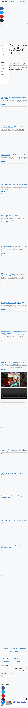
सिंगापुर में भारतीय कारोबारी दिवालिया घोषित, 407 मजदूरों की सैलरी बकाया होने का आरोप (14, 247)
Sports (2, 65)
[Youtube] (2, 16)
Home (2, 45)
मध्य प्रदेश (3, 54)
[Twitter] (2, 12)
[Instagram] (2, 20)
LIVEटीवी (3, 74)
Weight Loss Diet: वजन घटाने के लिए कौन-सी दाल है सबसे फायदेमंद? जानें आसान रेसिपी (13, 363)
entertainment (4, 57)
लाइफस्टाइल (3, 59)
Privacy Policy (5, 5)
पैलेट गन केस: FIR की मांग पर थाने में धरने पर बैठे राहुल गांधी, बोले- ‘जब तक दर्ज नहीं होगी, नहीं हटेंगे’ (13, 303)
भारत (2, 48)
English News (4, 77)
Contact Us (13, 1)
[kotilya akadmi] (13, 550)
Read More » (3, 104)
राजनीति (2, 51)
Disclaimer (22, 1)
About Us (4, 1)
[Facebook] (2, 8)
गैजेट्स (2, 62)
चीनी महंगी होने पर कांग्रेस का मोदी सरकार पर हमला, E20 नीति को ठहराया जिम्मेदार (13, 274)
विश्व (2, 71)
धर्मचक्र (2, 68)
